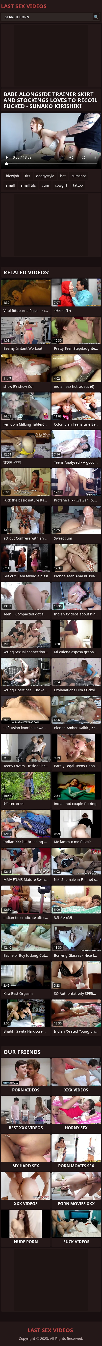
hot (63, 176)
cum (45, 185)
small (10, 185)
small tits (28, 185)
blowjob (12, 176)
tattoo (78, 185)
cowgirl (61, 185)
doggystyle (45, 176)
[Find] (96, 16)
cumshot (79, 176)
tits (27, 176)
